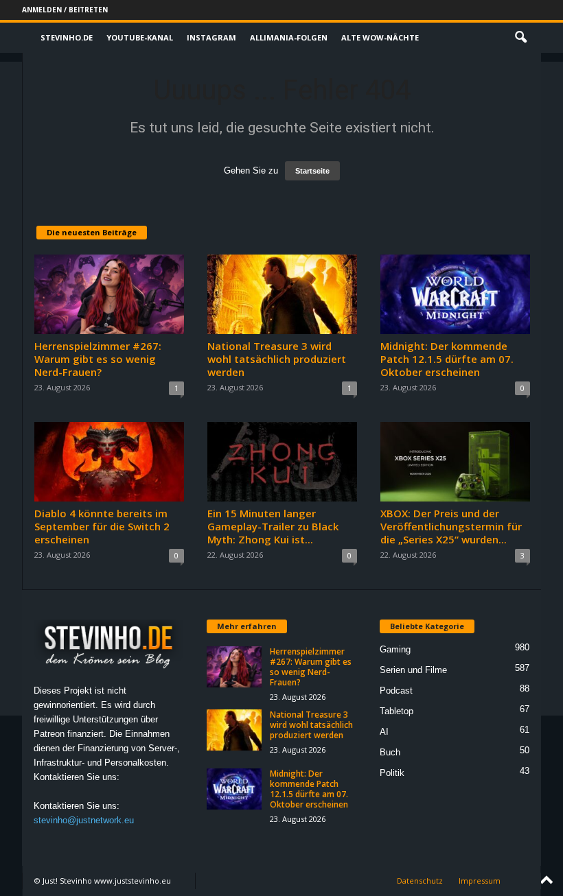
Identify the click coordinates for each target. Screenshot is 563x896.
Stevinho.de (67, 37)
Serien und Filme (413, 670)
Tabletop (396, 711)
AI (384, 732)
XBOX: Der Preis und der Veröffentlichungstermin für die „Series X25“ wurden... (451, 526)
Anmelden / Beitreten (65, 9)
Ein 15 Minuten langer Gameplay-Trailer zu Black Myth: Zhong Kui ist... (272, 526)
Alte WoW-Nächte (380, 37)
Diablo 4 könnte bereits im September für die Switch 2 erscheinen (102, 526)
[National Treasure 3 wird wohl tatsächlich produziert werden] (282, 294)
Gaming (395, 649)
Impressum (480, 880)
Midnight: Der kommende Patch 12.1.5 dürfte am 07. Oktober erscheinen (447, 359)
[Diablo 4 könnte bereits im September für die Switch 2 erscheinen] (109, 462)
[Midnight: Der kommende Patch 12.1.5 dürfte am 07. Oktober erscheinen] (455, 294)
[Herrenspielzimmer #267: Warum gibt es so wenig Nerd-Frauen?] (109, 294)
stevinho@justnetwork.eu (84, 820)
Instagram (211, 37)
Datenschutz (420, 880)
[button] (520, 38)
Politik (392, 773)
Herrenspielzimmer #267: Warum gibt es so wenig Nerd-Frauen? (97, 359)
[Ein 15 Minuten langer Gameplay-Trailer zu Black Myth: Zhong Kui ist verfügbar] (282, 462)
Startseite (312, 171)
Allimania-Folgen (289, 37)
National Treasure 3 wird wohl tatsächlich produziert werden (276, 359)
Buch (390, 752)
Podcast (396, 690)
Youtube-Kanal (139, 37)
